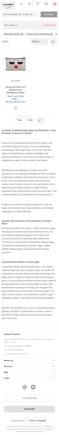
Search (50, 14)
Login (29, 5)
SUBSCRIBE (29, 409)
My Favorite (37, 5)
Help (6, 372)
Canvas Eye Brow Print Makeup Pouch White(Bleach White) (15, 90)
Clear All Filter (49, 25)
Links (6, 378)
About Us (8, 360)
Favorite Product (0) (29, 8)
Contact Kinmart (12, 334)
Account (8, 366)
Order (46, 5)
